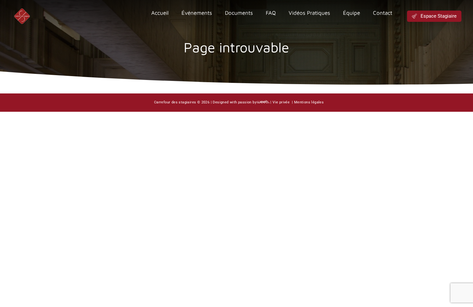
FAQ (271, 13)
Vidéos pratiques (309, 13)
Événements (196, 13)
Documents (239, 13)
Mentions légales (309, 102)
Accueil (160, 13)
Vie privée (282, 102)
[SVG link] (22, 16)
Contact (382, 13)
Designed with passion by (234, 102)
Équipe (351, 13)
